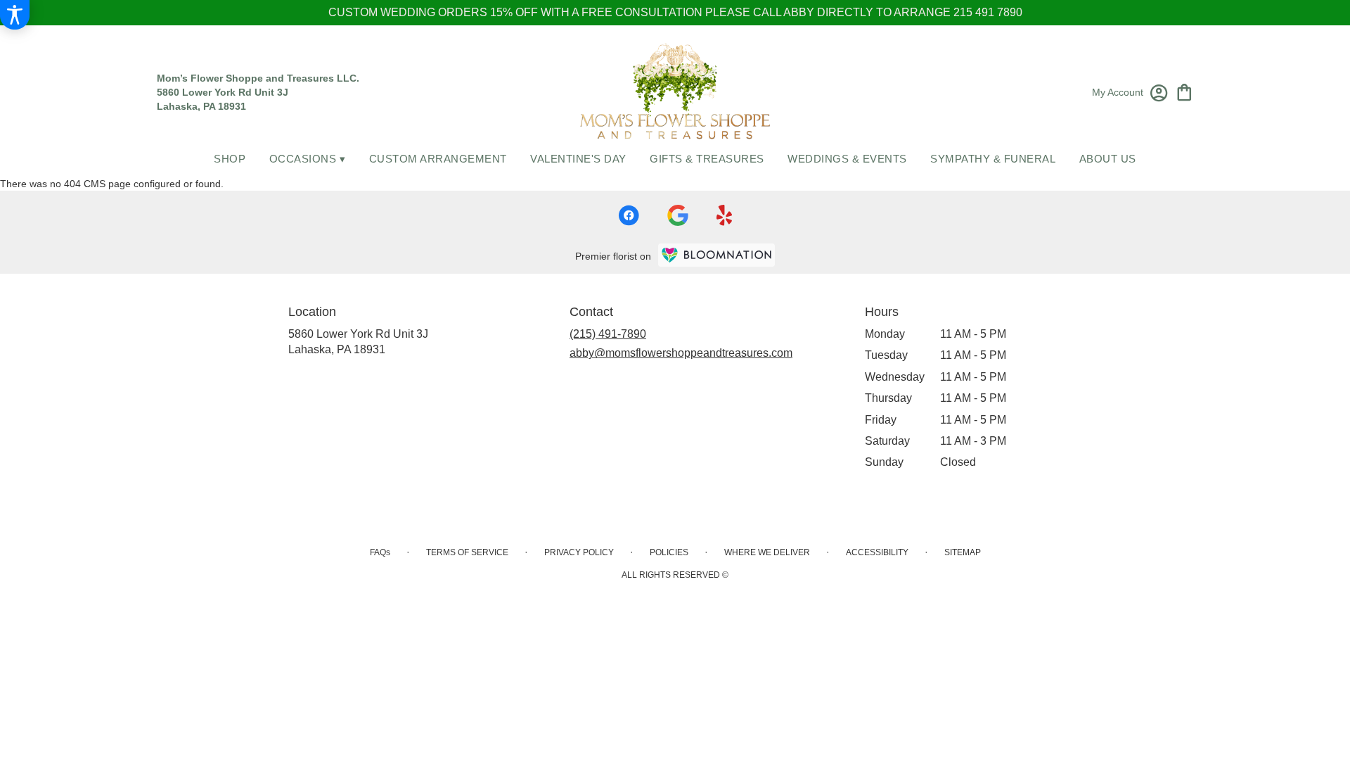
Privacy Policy (579, 552)
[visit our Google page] (677, 215)
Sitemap (962, 552)
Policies (669, 552)
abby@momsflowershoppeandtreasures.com (681, 353)
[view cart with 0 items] (1184, 91)
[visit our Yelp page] (724, 215)
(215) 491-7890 (608, 334)
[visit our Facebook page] (628, 215)
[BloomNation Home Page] (716, 255)
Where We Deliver (767, 552)
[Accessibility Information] (15, 15)
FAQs (380, 552)
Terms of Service (467, 552)
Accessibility (877, 552)
